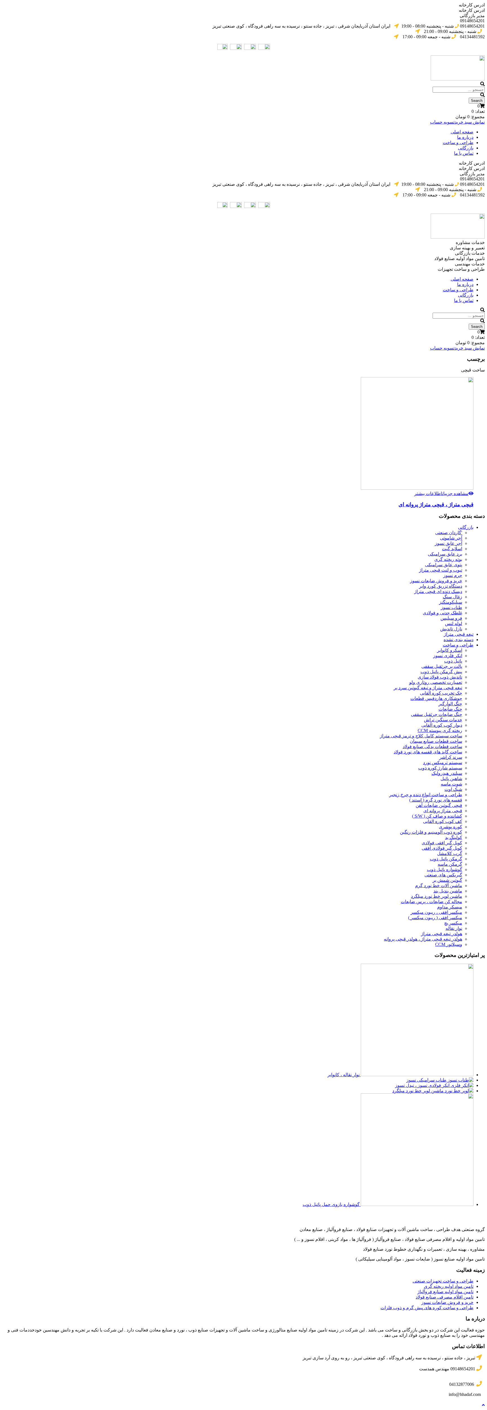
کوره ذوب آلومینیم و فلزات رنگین (431, 832)
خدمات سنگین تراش (443, 719)
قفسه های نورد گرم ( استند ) (435, 800)
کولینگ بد (453, 837)
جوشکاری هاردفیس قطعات (436, 698)
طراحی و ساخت (458, 142)
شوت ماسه (451, 784)
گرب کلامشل (449, 853)
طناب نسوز (451, 607)
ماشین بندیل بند (447, 890)
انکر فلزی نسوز (447, 655)
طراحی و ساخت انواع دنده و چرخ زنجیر (425, 794)
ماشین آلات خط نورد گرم (438, 885)
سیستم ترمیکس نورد (442, 762)
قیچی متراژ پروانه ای (442, 810)
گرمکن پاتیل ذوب (446, 858)
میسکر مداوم (449, 907)
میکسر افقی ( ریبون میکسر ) (435, 917)
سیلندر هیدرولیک (446, 773)
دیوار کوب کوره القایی (441, 725)
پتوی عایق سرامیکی (443, 564)
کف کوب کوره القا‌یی (442, 821)
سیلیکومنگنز (450, 602)
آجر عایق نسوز (448, 543)
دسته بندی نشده (458, 639)
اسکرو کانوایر (449, 650)
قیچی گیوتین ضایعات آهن (439, 805)
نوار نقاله (454, 928)
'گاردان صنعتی (448, 532)
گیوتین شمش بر (447, 880)
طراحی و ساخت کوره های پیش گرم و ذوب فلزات (426, 1307)
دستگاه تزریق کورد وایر (440, 586)
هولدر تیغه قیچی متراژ (441, 933)
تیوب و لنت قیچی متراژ (440, 570)
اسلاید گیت (452, 548)
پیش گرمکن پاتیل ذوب (441, 671)
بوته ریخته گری (448, 559)
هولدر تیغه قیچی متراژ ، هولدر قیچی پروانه (423, 939)
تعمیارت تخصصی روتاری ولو (435, 682)
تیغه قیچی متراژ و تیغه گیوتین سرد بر (428, 687)
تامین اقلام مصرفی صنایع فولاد (444, 1297)
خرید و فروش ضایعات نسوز (436, 580)
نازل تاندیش (451, 628)
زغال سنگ (452, 596)
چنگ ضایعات (450, 709)
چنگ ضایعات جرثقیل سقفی (436, 714)
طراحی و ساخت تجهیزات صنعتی (443, 1281)
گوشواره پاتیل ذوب (444, 869)
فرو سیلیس (451, 618)
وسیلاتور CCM (448, 944)
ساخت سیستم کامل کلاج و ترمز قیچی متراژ (421, 735)
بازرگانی (465, 148)
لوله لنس (453, 623)
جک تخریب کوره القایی (441, 693)
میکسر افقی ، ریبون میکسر (436, 912)
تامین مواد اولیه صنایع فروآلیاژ (445, 1291)
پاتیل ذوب (453, 661)
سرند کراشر (450, 757)
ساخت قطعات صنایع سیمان (436, 741)
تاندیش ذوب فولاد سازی (440, 677)
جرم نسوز (452, 575)
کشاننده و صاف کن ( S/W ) (437, 816)
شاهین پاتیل (451, 778)
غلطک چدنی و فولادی (442, 612)
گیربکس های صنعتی (443, 874)
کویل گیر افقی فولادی (442, 842)
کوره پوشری (450, 826)
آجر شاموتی (451, 538)
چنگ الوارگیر (450, 703)
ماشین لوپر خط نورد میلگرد (436, 896)
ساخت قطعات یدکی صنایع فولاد (432, 746)
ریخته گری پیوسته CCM (440, 730)
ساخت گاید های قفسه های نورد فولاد (428, 751)
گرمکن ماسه (450, 864)
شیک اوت (453, 789)
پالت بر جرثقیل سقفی (441, 666)
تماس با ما (463, 153)
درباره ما (465, 137)
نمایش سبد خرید (470, 122)
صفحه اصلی (462, 131)
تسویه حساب (442, 122)
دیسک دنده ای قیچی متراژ (438, 591)
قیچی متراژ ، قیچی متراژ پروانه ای (436, 504)
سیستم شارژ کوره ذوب (440, 768)
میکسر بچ (453, 923)
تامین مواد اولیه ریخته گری (448, 1286)
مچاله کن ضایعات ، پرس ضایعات (431, 901)
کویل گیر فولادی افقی (442, 848)
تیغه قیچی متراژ (458, 634)
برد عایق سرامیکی (445, 554)
